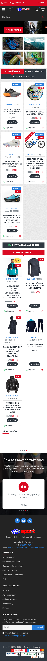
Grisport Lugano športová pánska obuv (12, 111)
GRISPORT (9, 105)
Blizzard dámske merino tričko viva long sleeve (34, 285)
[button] (20, 450)
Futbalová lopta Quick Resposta (35, 113)
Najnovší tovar (12, 71)
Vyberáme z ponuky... (23, 253)
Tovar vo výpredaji (34, 71)
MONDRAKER (32, 154)
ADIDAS (34, 337)
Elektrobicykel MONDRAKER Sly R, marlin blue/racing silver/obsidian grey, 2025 (34, 163)
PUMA (11, 154)
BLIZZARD (31, 279)
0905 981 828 (25, 545)
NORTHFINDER (11, 208)
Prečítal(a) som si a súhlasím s (16, 634)
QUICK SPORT (34, 105)
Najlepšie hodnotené (23, 77)
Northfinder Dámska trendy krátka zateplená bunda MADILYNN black (12, 407)
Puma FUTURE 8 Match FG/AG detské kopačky (12, 164)
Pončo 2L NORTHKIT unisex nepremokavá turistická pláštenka (12, 351)
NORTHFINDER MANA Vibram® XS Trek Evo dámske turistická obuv (12, 219)
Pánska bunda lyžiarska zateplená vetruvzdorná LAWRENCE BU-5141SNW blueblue (12, 292)
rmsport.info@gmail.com (17, 548)
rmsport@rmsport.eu (36, 548)
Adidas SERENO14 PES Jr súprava (34, 345)
